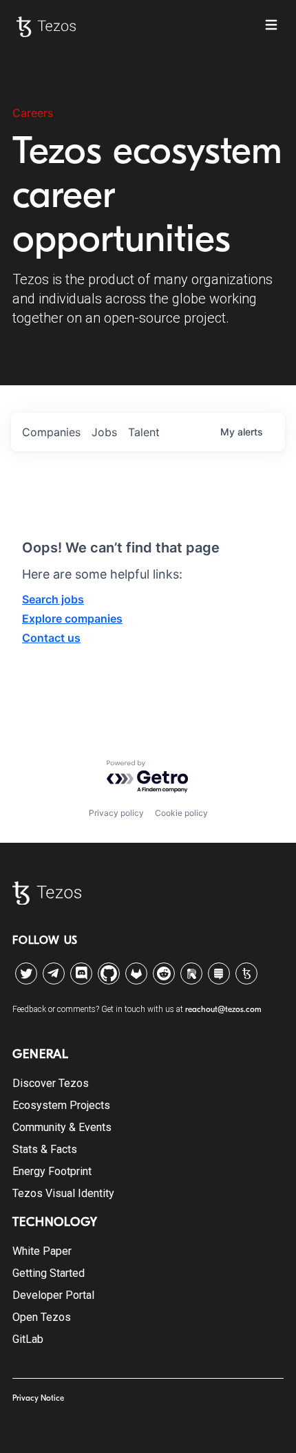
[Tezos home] (46, 27)
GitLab (27, 1339)
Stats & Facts (44, 1149)
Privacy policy (116, 813)
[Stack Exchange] (219, 973)
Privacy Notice (38, 1398)
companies (51, 432)
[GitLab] (136, 973)
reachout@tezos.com (223, 1009)
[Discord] (81, 973)
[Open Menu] (271, 25)
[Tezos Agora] (246, 973)
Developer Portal (53, 1295)
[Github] (109, 973)
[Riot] (191, 973)
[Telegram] (54, 970)
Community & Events (62, 1127)
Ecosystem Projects (61, 1105)
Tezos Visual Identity (63, 1193)
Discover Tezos (50, 1083)
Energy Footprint (52, 1171)
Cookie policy (181, 813)
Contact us (51, 638)
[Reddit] (164, 973)
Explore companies (72, 618)
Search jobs (53, 599)
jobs (104, 432)
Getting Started (48, 1273)
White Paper (42, 1251)
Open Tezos (41, 1317)
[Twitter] (26, 973)
